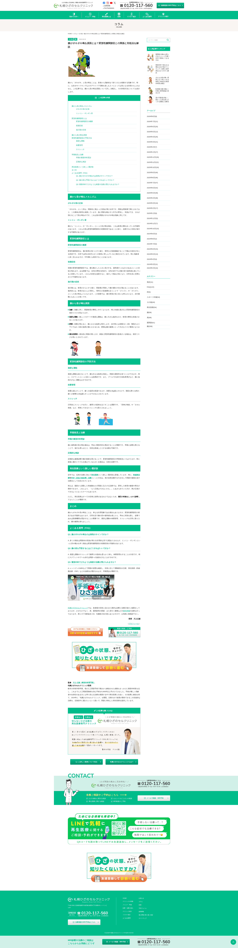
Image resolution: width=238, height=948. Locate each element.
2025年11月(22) (153, 162)
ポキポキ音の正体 (82, 109)
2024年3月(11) (152, 264)
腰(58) (149, 312)
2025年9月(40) (152, 172)
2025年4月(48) (152, 198)
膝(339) (149, 326)
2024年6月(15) (152, 249)
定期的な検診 (81, 162)
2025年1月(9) (152, 213)
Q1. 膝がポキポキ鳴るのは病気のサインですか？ (94, 176)
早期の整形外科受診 (83, 157)
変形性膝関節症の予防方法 (82, 138)
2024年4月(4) (152, 259)
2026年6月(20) (152, 127)
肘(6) (149, 292)
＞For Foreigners (108, 8)
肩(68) (149, 317)
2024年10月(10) (153, 229)
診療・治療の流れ (128, 908)
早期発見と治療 (77, 155)
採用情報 (141, 911)
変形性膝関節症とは (79, 118)
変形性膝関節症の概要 (84, 121)
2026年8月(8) (152, 116)
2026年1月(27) (152, 152)
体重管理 (79, 145)
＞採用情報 (106, 5)
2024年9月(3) (152, 234)
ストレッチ (80, 149)
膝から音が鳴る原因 (79, 135)
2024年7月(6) (152, 244)
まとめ (74, 170)
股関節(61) (151, 323)
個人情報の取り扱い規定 (146, 915)
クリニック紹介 (127, 911)
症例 (140, 905)
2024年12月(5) (152, 218)
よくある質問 (127, 918)
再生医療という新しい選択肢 (82, 167)
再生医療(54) (152, 307)
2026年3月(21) (152, 142)
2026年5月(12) (152, 132)
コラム (75, 33)
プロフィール (134, 624)
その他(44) (151, 302)
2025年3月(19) (152, 203)
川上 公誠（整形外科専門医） (84, 683)
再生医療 (94, 475)
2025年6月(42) (152, 188)
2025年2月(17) (152, 208)
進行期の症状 (81, 130)
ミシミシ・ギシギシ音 (84, 113)
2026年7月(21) (152, 121)
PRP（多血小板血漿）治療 (81, 478)
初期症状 (79, 126)
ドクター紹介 (127, 914)
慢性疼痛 (126, 611)
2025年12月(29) (153, 157)
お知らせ (141, 898)
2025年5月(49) (152, 193)
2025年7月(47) (152, 183)
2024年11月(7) (152, 223)
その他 (81, 33)
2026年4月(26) (152, 137)
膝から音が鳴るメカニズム (82, 106)
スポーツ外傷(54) (153, 297)
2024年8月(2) (152, 239)
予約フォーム (143, 908)
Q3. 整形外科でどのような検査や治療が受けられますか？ (97, 184)
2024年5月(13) (152, 254)
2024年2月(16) (152, 268)
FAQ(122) (150, 287)
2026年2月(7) (152, 147)
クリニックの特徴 (128, 901)
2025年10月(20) (153, 167)
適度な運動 (80, 141)
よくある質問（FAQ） (80, 173)
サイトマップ (143, 918)
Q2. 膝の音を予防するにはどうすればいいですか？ (95, 180)
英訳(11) (150, 282)
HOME (70, 33)
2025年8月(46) (152, 178)
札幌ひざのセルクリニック (78, 608)
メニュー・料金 (127, 904)
